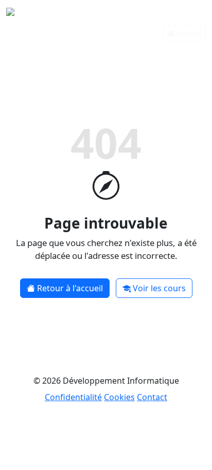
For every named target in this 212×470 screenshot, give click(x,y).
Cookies (119, 397)
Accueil (188, 34)
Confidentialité (73, 397)
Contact (152, 397)
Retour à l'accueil (70, 288)
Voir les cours (159, 288)
